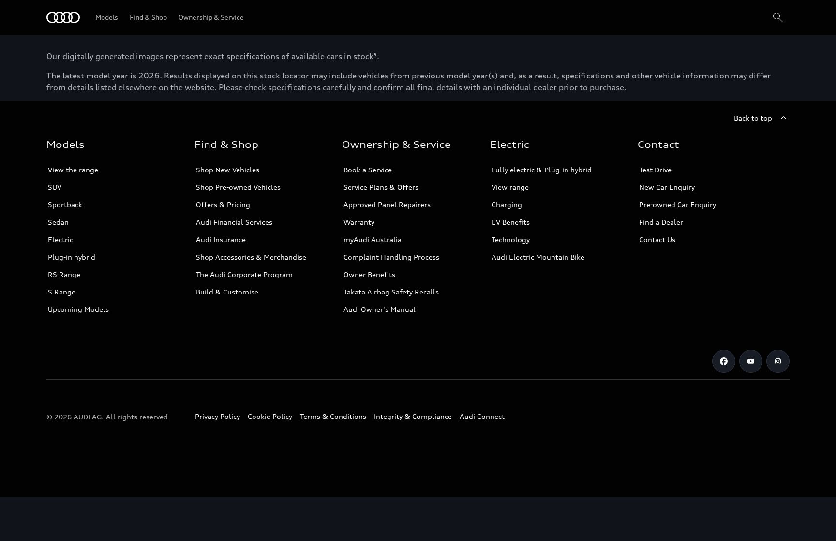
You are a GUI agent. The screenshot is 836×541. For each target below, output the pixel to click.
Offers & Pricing (223, 205)
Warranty (358, 222)
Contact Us (657, 239)
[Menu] (63, 17)
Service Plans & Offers (380, 187)
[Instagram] (778, 361)
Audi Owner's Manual (379, 309)
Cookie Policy (270, 416)
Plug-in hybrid (71, 257)
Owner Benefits (369, 274)
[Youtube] (750, 361)
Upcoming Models (78, 309)
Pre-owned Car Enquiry (677, 205)
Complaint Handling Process (391, 257)
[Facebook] (723, 361)
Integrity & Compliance (413, 416)
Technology (511, 239)
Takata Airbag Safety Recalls (391, 292)
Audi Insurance (221, 239)
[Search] (778, 17)
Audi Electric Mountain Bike (538, 257)
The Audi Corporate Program (244, 274)
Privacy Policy (217, 416)
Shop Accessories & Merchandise (251, 257)
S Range (61, 292)
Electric (60, 239)
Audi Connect (482, 416)
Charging (507, 205)
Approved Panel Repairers (387, 205)
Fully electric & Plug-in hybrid (542, 170)
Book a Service (367, 170)
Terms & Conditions (333, 416)
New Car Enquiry (667, 187)
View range (510, 187)
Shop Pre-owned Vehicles (238, 187)
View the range (73, 170)
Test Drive (655, 170)
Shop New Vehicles (227, 170)
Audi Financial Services (234, 222)
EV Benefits (511, 222)
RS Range (64, 274)
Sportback (65, 205)
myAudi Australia (372, 239)
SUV (54, 187)
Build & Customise (227, 292)
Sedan (58, 222)
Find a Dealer (661, 222)
